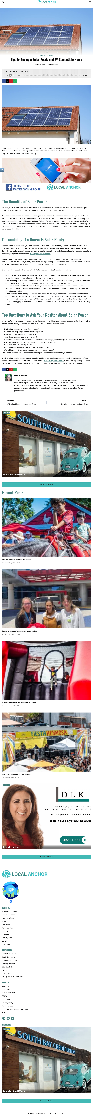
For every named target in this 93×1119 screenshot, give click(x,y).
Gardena (5, 934)
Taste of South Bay (10, 960)
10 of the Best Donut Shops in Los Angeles (21, 402)
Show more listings (46, 484)
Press (4, 1012)
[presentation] (46, 527)
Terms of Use (7, 1006)
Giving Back (7, 973)
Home (47, 52)
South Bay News (8, 957)
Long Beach (7, 941)
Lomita (5, 931)
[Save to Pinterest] (11, 81)
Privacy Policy (7, 1002)
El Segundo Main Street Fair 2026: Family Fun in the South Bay (19, 703)
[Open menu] (89, 2)
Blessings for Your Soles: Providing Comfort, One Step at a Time (19, 631)
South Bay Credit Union (14, 474)
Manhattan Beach (9, 911)
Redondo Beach (8, 915)
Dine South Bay (8, 967)
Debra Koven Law (11, 847)
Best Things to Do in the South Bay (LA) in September (16, 559)
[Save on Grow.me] (18, 81)
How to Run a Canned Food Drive (74, 402)
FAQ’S (4, 996)
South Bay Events (9, 954)
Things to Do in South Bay (12, 977)
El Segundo (6, 921)
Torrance (6, 925)
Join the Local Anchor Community (16, 1009)
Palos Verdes (7, 928)
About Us (6, 986)
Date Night (6, 970)
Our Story (6, 989)
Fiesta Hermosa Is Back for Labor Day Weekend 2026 (16, 774)
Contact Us (6, 999)
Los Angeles (7, 938)
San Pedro (6, 944)
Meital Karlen (41, 64)
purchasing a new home (54, 361)
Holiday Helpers (8, 963)
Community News (46, 55)
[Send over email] (15, 81)
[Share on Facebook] (4, 81)
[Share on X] (7, 81)
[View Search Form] (3, 2)
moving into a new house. (40, 254)
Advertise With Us (9, 993)
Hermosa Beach (8, 918)
